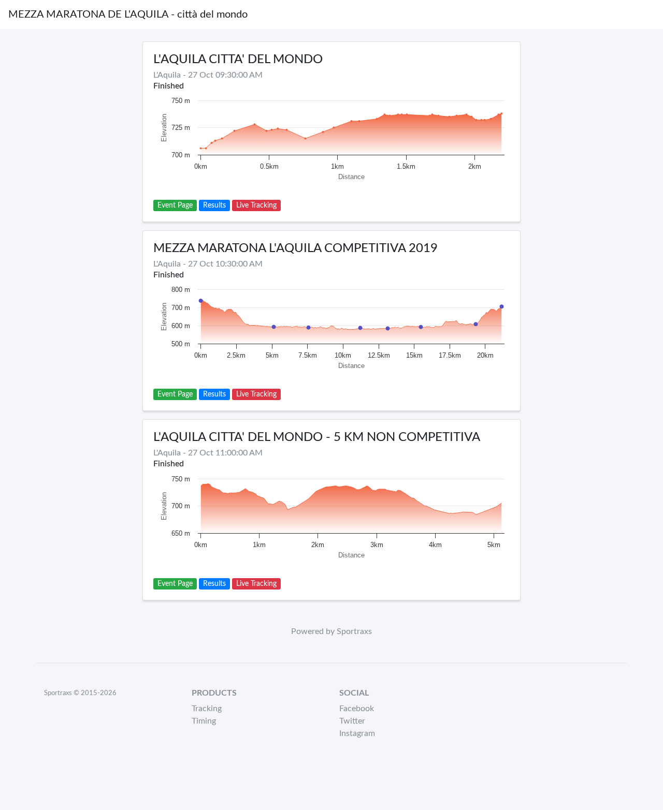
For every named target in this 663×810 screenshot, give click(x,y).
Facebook (356, 708)
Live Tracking (256, 205)
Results (214, 205)
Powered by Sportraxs (331, 631)
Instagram (357, 733)
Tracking (207, 708)
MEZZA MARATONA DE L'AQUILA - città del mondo (128, 14)
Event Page (175, 205)
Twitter (352, 721)
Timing (204, 721)
